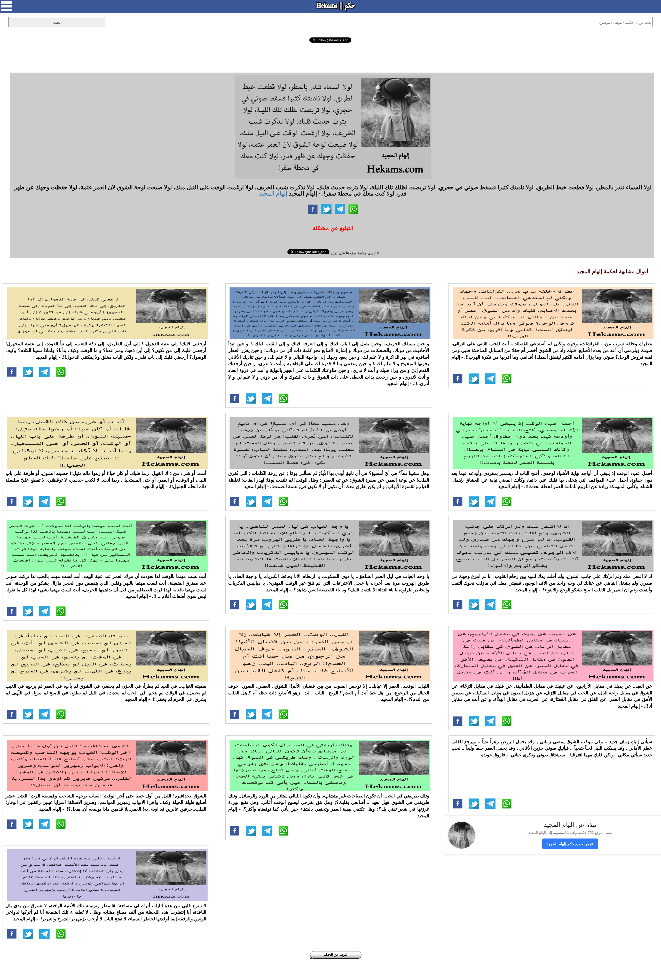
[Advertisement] (330, 56)
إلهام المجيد (273, 193)
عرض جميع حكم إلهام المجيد (570, 844)
